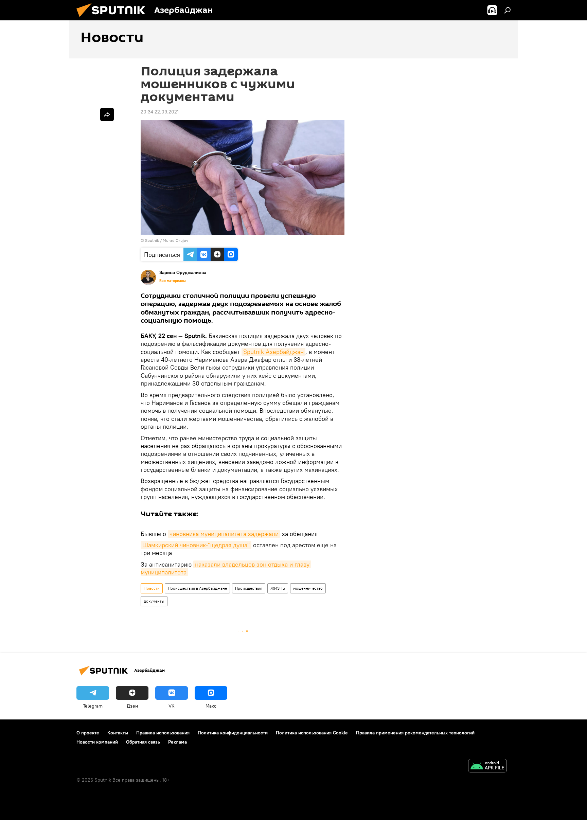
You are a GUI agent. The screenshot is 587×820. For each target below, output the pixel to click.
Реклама (177, 742)
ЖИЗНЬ (277, 588)
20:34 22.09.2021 (160, 112)
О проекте (87, 733)
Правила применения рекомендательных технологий (415, 733)
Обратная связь (143, 742)
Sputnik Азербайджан (273, 352)
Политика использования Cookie (312, 733)
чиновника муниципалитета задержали (224, 534)
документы (154, 601)
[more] (107, 114)
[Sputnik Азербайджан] (113, 19)
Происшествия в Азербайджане (197, 588)
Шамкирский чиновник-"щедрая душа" (196, 545)
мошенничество (308, 588)
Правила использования (163, 733)
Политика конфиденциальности (233, 733)
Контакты (117, 733)
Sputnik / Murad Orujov (166, 240)
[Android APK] (487, 766)
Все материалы (172, 280)
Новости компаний (97, 742)
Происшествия (248, 588)
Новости (152, 588)
